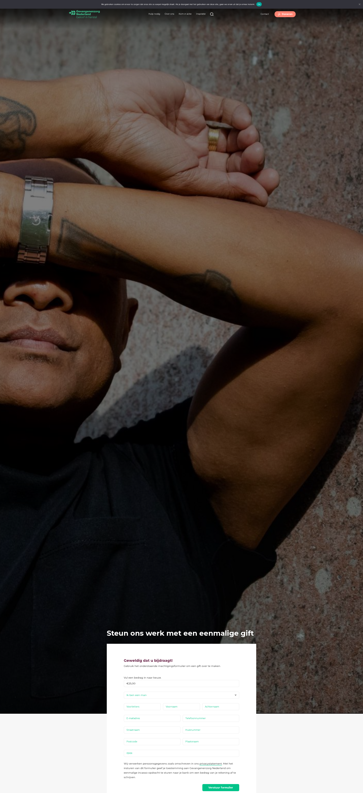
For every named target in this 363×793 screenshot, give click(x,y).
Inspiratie (201, 14)
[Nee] (359, 4)
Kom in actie (185, 14)
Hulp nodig (154, 14)
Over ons (169, 14)
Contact (265, 14)
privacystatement (211, 763)
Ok (259, 4)
